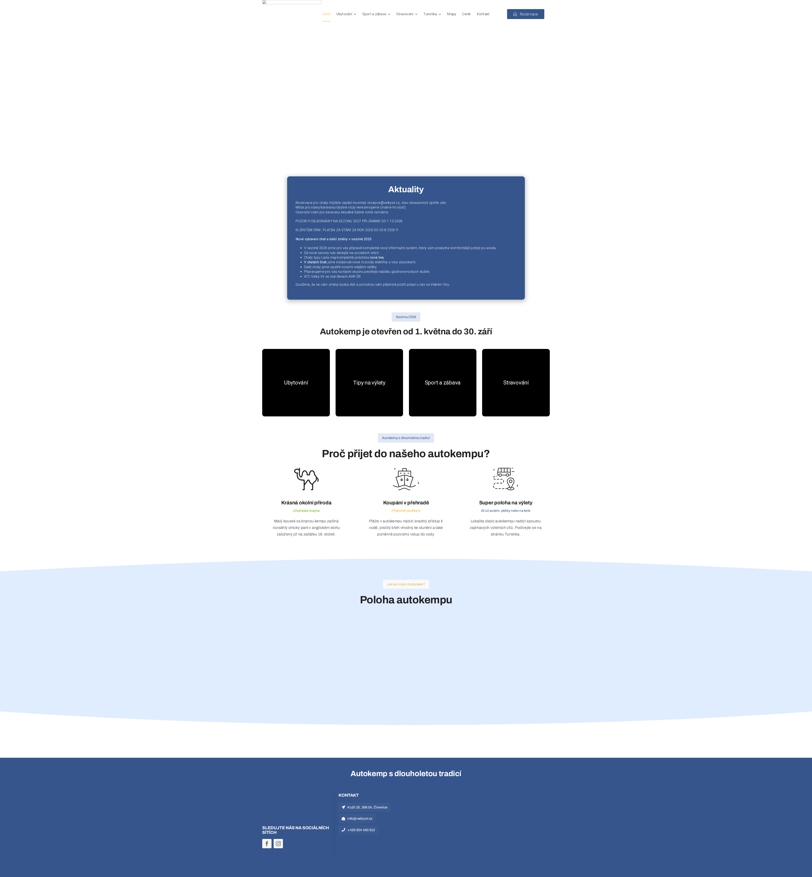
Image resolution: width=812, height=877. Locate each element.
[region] (406, 112)
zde (443, 203)
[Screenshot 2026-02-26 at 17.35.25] (437, 795)
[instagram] (278, 843)
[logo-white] (287, 795)
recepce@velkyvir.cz (384, 203)
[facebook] (267, 843)
